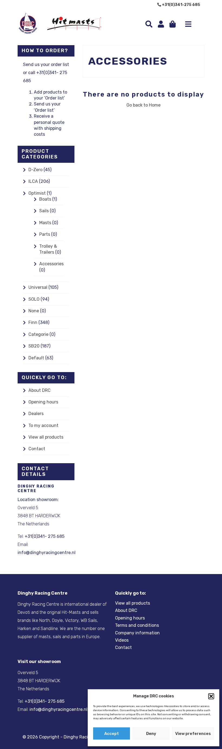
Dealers (36, 413)
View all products (45, 437)
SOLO (34, 299)
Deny (151, 733)
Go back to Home (143, 105)
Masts (45, 222)
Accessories (51, 263)
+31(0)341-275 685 (180, 4)
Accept (111, 733)
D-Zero (35, 169)
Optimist (37, 193)
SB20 (34, 346)
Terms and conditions (137, 625)
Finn (32, 322)
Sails (44, 210)
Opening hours (43, 402)
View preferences (193, 733)
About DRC (39, 390)
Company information (137, 632)
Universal (37, 287)
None (33, 310)
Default (36, 357)
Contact (36, 448)
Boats (45, 199)
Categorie (38, 334)
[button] (211, 696)
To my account (43, 425)
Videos (122, 640)
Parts (44, 234)
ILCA (33, 181)
